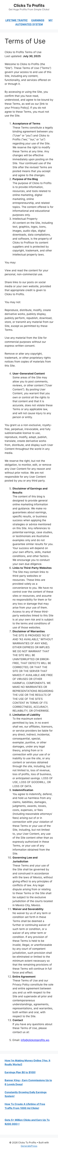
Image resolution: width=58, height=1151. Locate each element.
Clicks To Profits (29, 5)
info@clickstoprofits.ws (35, 1040)
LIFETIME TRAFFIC (16, 20)
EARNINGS (37, 20)
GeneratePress (29, 1145)
